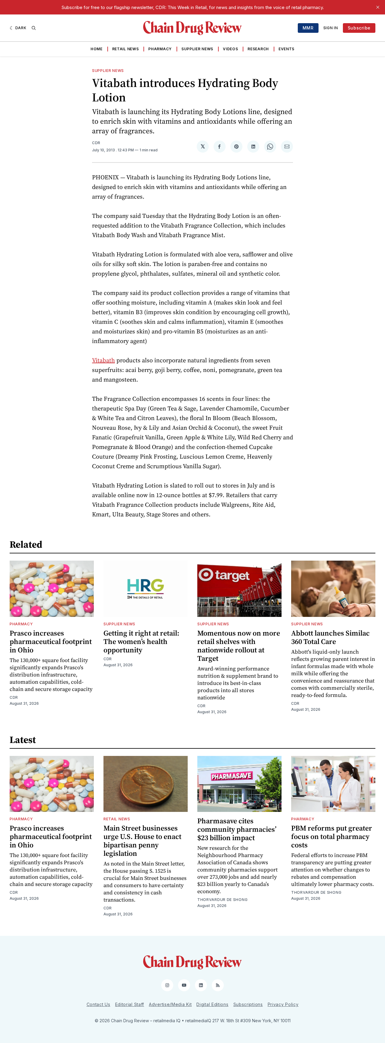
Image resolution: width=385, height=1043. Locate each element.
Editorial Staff (129, 1004)
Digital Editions (212, 1004)
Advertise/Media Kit (170, 1004)
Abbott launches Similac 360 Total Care (330, 637)
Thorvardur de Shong (222, 899)
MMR (308, 27)
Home (97, 49)
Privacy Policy (283, 1004)
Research (258, 49)
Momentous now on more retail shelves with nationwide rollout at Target (238, 645)
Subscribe (359, 27)
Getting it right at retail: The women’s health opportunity (141, 641)
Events (286, 49)
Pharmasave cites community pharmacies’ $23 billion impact (236, 829)
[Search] (33, 28)
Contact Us (98, 1004)
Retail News (125, 49)
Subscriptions (248, 1004)
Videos (230, 49)
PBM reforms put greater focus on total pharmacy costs (331, 836)
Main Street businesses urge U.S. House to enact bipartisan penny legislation (142, 840)
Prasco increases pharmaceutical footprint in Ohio (51, 641)
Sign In (330, 28)
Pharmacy (160, 49)
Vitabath (103, 360)
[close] (378, 7)
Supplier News (197, 49)
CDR (96, 143)
